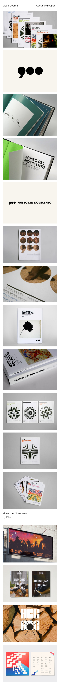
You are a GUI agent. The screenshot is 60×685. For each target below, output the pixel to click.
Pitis (8, 516)
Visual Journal (10, 5)
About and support (46, 5)
